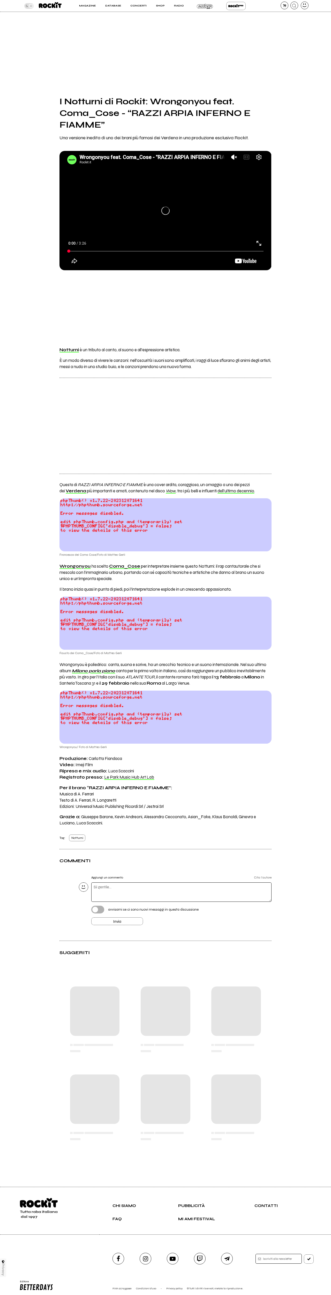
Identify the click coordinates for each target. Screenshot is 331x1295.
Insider (205, 6)
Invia (117, 921)
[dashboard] (305, 5)
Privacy (3, 1269)
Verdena (76, 491)
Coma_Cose (124, 566)
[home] (50, 6)
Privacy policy (174, 1288)
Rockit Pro (236, 6)
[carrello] (284, 5)
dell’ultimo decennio (235, 491)
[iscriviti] (309, 1259)
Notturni (77, 838)
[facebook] (118, 1258)
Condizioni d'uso (146, 1288)
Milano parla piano (93, 671)
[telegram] (227, 1258)
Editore (23, 1283)
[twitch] (200, 1258)
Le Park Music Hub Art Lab (129, 777)
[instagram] (145, 1258)
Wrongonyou (75, 566)
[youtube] (172, 1258)
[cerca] (294, 5)
